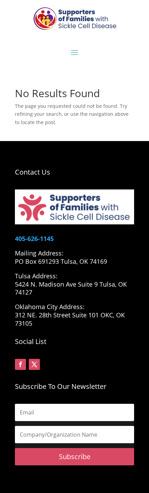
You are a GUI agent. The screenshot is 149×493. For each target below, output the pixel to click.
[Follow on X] (34, 364)
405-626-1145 (34, 238)
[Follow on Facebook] (20, 364)
